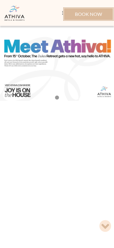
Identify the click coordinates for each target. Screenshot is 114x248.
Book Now (88, 14)
